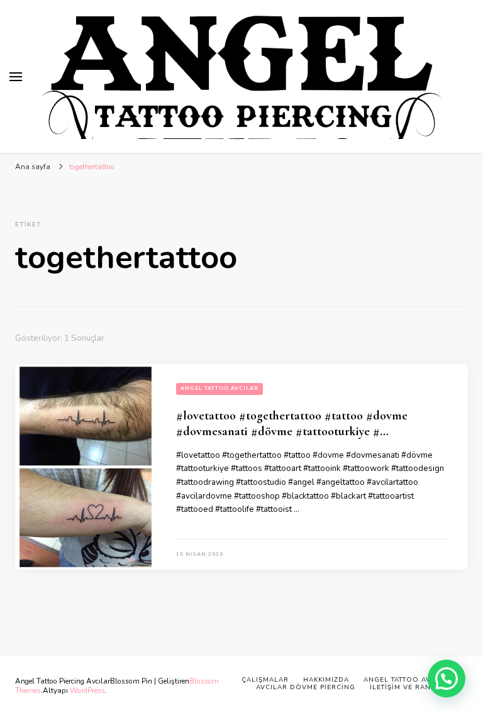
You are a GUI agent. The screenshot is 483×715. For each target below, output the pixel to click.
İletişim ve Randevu (411, 687)
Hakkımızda (326, 679)
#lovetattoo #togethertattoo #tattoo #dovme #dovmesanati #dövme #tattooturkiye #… (292, 423)
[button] (446, 678)
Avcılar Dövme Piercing (305, 687)
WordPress (87, 690)
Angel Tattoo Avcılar (219, 388)
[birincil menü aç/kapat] (15, 76)
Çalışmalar (265, 679)
